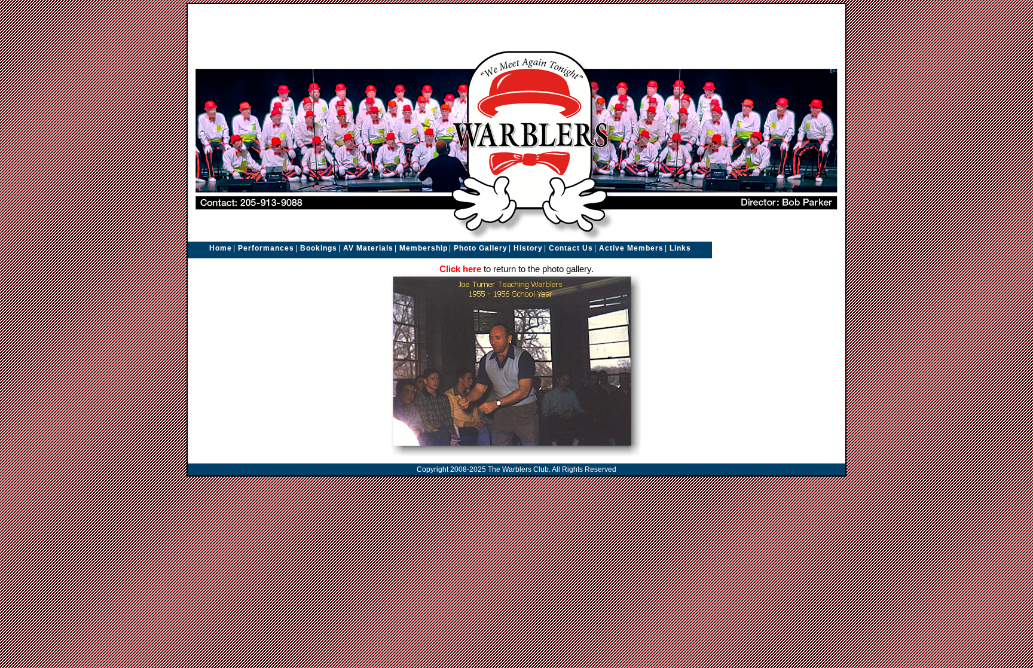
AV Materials (368, 248)
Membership (423, 248)
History (528, 248)
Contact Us (571, 248)
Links (680, 248)
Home (220, 248)
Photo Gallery (481, 248)
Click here (460, 269)
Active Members (631, 248)
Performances (266, 248)
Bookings (318, 248)
